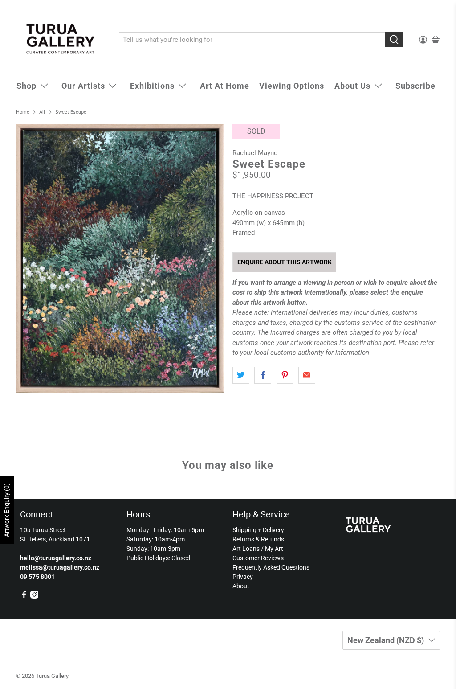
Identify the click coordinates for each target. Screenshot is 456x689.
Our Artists (83, 85)
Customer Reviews (258, 558)
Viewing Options (291, 85)
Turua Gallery (52, 676)
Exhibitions (152, 85)
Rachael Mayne (254, 153)
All (42, 112)
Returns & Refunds (258, 539)
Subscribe (415, 85)
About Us (352, 85)
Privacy (242, 576)
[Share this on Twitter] (240, 375)
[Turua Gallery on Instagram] (34, 596)
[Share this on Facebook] (262, 375)
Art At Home (224, 85)
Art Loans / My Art (257, 548)
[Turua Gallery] (61, 40)
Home (22, 112)
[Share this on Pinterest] (285, 375)
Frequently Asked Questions (270, 567)
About (240, 586)
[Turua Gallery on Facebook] (24, 596)
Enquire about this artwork (284, 262)
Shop (26, 85)
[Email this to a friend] (306, 375)
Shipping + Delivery (258, 529)
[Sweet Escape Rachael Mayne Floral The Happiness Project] (120, 258)
